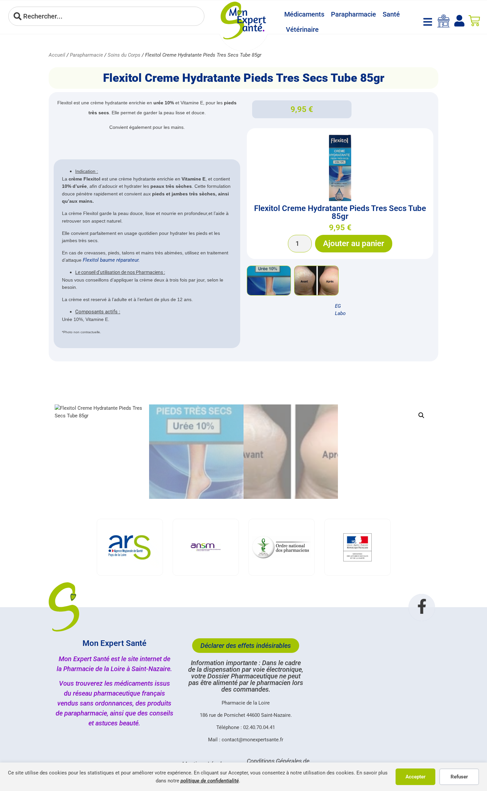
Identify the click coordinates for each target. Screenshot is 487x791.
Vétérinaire (302, 29)
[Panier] (474, 20)
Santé (391, 14)
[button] (421, 415)
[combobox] (106, 16)
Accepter (415, 777)
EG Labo (340, 310)
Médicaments (304, 14)
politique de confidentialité (210, 781)
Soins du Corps (124, 55)
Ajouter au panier (353, 243)
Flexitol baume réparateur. (110, 260)
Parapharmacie (353, 14)
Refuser (459, 777)
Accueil (57, 55)
